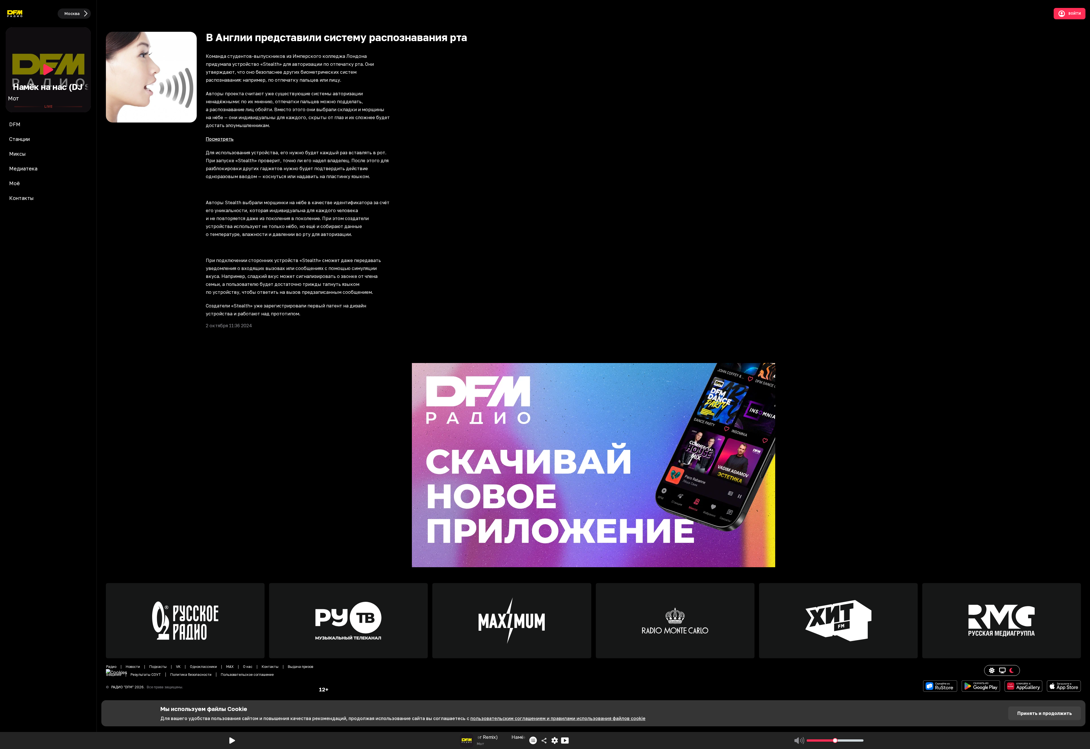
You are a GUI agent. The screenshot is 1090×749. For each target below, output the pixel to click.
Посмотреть (220, 139)
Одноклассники (203, 666)
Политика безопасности (190, 674)
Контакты (270, 666)
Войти (1074, 14)
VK (178, 666)
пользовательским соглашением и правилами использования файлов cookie (557, 718)
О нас (247, 666)
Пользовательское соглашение (247, 674)
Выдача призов (300, 666)
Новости (133, 666)
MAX (230, 666)
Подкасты (158, 666)
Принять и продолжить (1044, 713)
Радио (111, 666)
